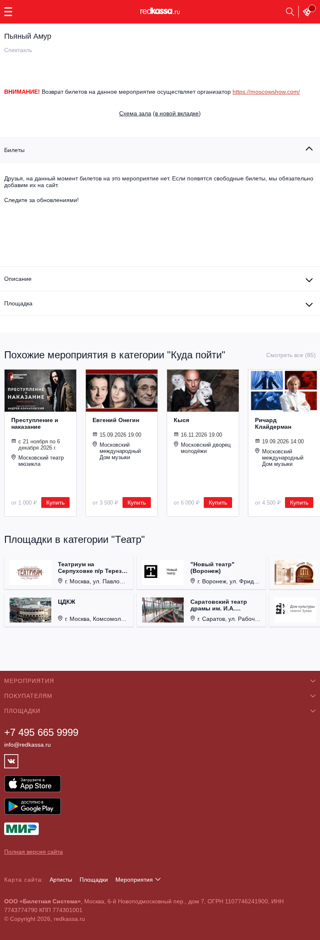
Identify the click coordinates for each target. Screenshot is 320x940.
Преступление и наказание (34, 423)
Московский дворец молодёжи (205, 448)
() (160, 113)
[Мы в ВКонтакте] (11, 761)
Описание (18, 278)
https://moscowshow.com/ (266, 91)
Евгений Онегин (115, 420)
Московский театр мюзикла (41, 461)
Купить (55, 502)
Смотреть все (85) (291, 355)
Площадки (94, 879)
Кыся (181, 420)
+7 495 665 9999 (41, 732)
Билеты (14, 150)
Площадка (18, 303)
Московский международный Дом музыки (120, 451)
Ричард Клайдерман (273, 423)
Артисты (61, 879)
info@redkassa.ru (27, 744)
